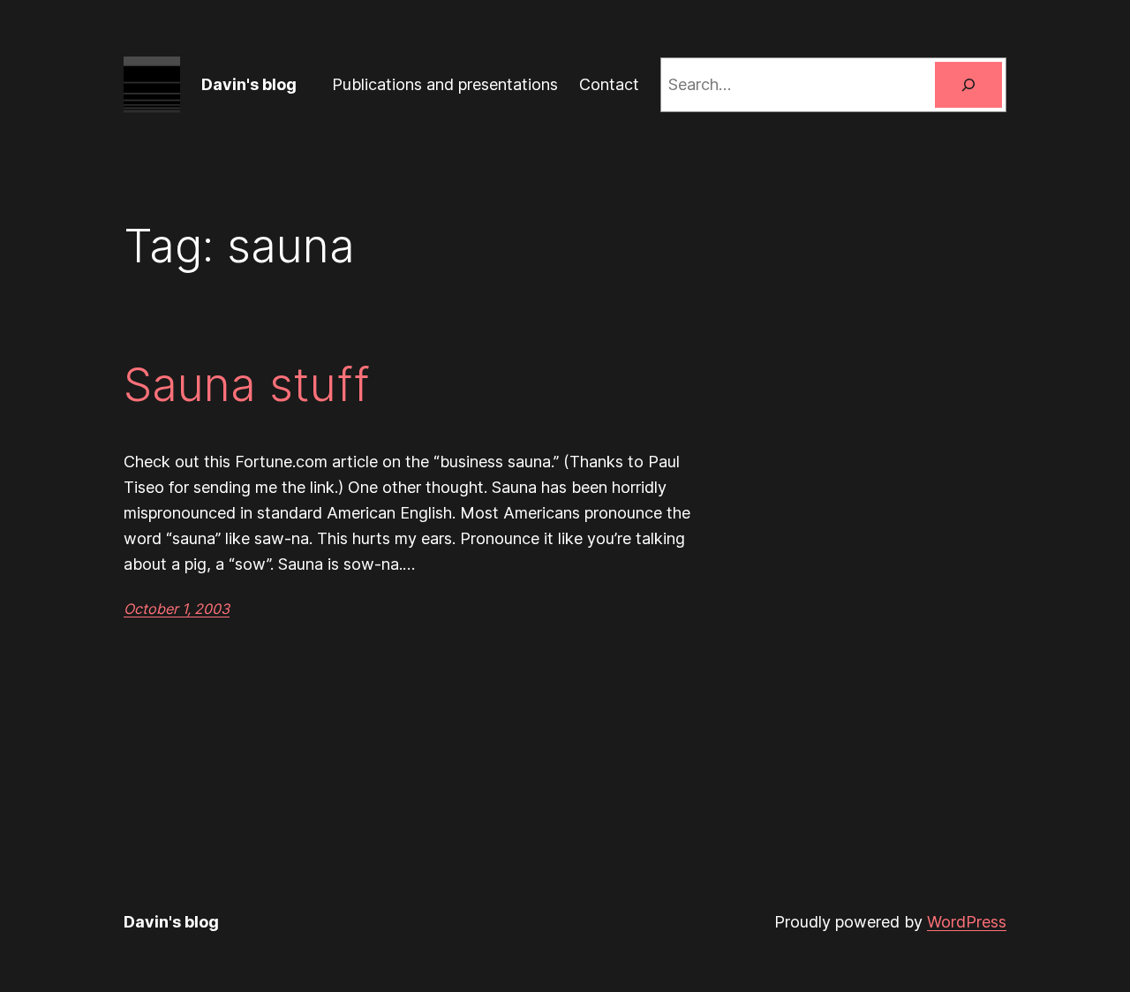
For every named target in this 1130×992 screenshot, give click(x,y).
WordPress (966, 921)
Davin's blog (249, 84)
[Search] (968, 85)
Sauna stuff (247, 385)
